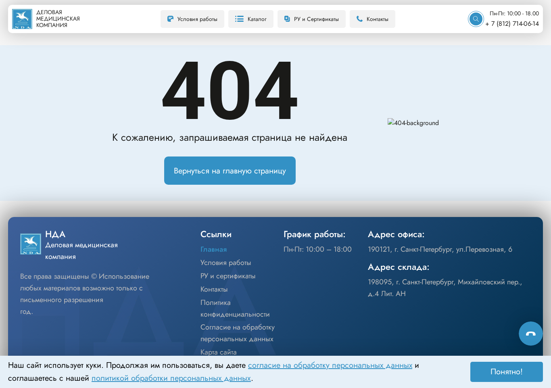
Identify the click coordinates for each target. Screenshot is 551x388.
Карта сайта (218, 352)
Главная (213, 249)
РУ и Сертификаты (316, 19)
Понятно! (506, 372)
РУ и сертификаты (228, 276)
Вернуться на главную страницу (230, 171)
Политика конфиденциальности (235, 308)
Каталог (257, 19)
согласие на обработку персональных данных (330, 365)
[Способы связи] (531, 333)
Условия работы (197, 19)
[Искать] (476, 19)
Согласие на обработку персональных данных (237, 333)
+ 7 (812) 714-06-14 (512, 23)
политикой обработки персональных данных (171, 378)
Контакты (377, 19)
